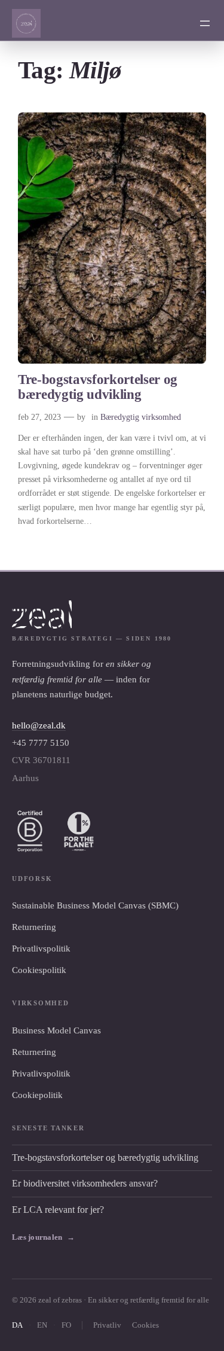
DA (17, 1324)
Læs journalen (43, 1237)
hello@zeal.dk (39, 725)
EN (42, 1324)
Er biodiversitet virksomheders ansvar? (85, 1183)
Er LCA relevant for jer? (58, 1209)
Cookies (145, 1324)
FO (66, 1324)
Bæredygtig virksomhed (140, 417)
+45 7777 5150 (40, 743)
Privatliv (107, 1324)
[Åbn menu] (205, 23)
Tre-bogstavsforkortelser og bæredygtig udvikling (97, 387)
